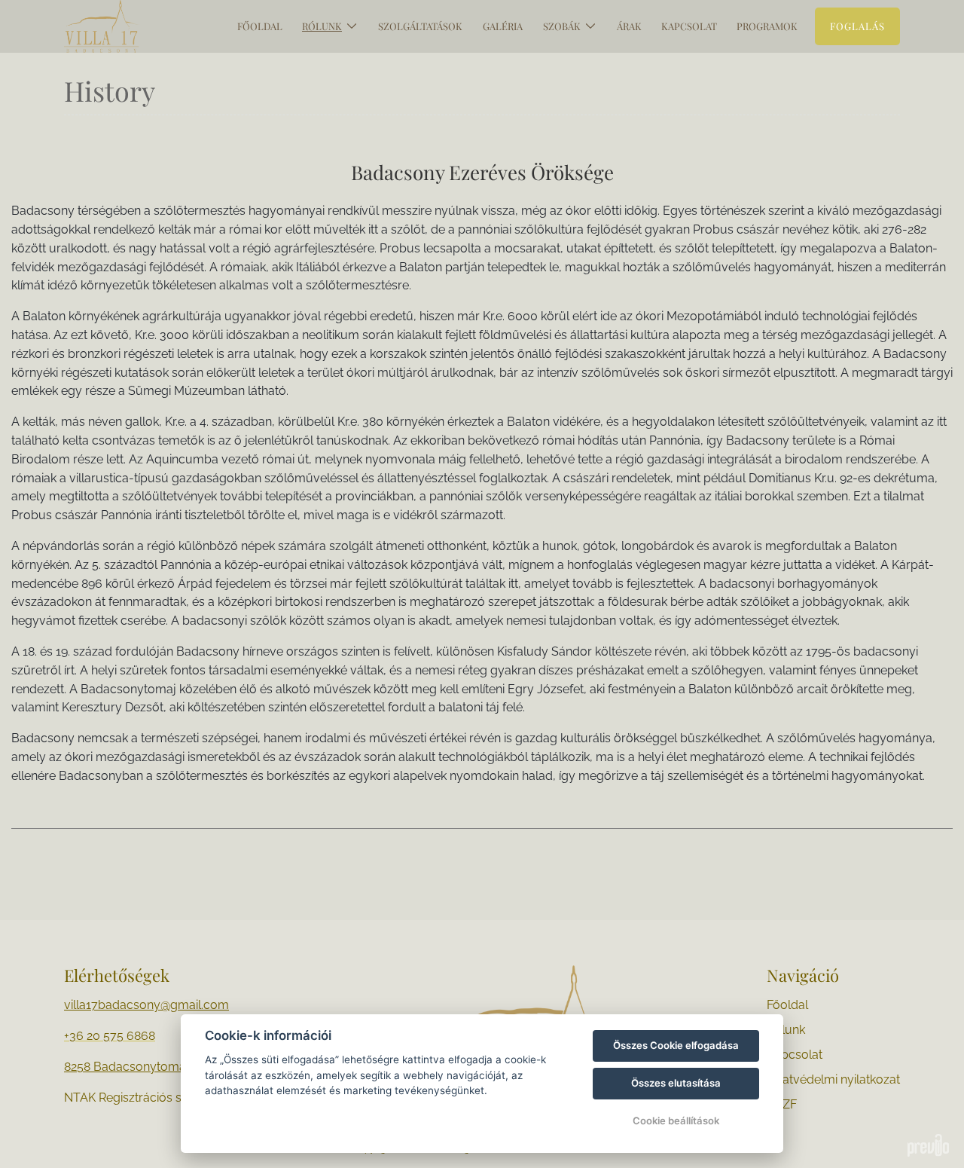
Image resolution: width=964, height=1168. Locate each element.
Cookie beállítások (676, 1120)
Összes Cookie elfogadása (676, 1045)
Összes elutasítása (676, 1083)
